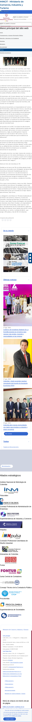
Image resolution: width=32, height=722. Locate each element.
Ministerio (2, 44)
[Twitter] (5, 220)
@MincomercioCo (9, 680)
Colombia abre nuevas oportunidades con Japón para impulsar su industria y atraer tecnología (15, 427)
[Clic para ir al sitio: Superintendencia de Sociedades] (11, 618)
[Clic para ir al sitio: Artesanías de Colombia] (11, 563)
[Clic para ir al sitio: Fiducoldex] (9, 504)
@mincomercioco (9, 684)
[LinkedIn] (8, 220)
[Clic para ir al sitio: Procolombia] (11, 607)
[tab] (16, 230)
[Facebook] (3, 220)
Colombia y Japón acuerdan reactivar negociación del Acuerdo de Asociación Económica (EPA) (15, 383)
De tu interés (8, 231)
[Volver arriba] (29, 687)
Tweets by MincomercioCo (11, 447)
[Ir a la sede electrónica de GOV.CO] (4, 11)
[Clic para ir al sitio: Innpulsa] (11, 538)
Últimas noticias (9, 280)
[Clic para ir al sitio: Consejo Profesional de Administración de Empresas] (10, 516)
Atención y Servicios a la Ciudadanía (9, 38)
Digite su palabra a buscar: (21, 17)
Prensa (1, 49)
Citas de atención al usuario (16, 662)
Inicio (1, 32)
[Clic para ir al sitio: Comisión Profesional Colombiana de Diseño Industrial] (11, 552)
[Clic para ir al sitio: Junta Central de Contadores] (9, 585)
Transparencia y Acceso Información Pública (11, 35)
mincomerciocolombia (10, 690)
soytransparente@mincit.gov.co (15, 667)
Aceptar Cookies (10, 719)
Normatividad (3, 47)
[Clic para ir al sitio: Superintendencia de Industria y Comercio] (11, 527)
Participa (2, 41)
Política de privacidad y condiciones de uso (13, 706)
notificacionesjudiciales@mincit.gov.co (12, 671)
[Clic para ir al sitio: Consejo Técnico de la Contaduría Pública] (11, 596)
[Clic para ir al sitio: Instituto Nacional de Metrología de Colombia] (11, 493)
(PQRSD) (10, 660)
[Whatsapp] (10, 220)
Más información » (6, 466)
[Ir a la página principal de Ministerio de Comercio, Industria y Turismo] (6, 18)
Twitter (6, 441)
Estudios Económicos (5, 52)
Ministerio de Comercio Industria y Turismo (15, 693)
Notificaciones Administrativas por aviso (12, 673)
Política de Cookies (16, 715)
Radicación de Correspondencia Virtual (12, 676)
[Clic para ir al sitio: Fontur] (11, 574)
